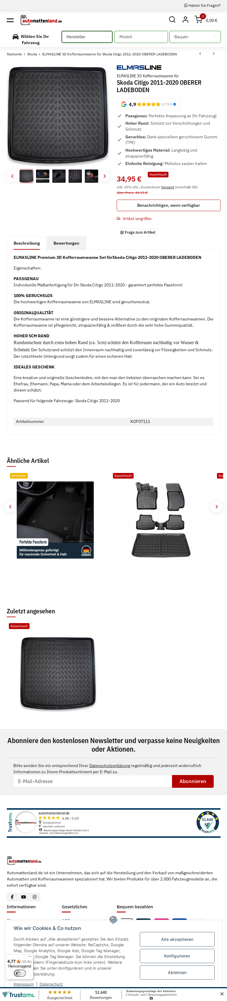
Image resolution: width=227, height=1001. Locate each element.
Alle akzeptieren (177, 939)
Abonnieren (192, 781)
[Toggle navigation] (10, 20)
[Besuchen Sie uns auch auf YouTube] (23, 897)
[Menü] (29, 957)
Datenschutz (51, 984)
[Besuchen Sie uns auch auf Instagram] (34, 897)
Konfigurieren (177, 955)
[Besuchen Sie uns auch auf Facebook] (12, 897)
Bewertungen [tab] (66, 243)
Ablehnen (177, 972)
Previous (12, 176)
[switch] (20, 973)
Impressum (24, 984)
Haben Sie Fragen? (204, 5)
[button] (172, 20)
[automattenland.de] (41, 19)
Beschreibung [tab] (27, 243)
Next (104, 176)
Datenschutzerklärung (109, 765)
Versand (167, 187)
